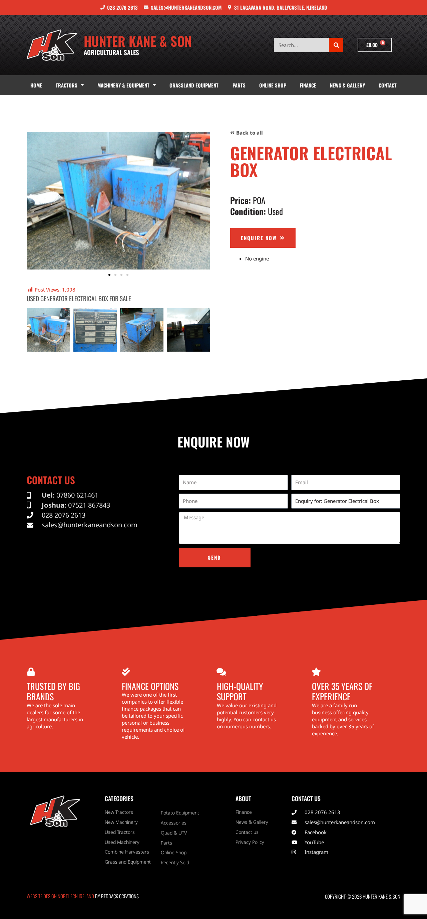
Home (36, 85)
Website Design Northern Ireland (60, 896)
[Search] (336, 45)
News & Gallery (347, 85)
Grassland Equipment (194, 85)
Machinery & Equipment (123, 85)
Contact (388, 85)
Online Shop (272, 85)
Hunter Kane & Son (138, 40)
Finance (308, 85)
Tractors (66, 85)
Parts (239, 85)
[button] (33, 201)
